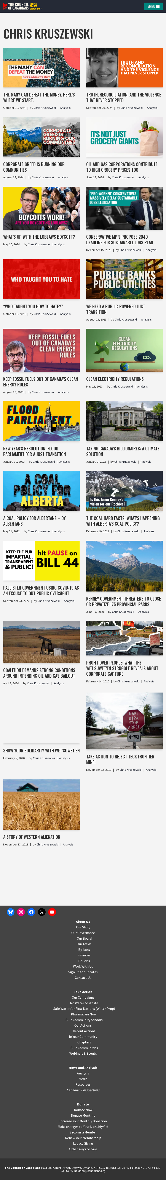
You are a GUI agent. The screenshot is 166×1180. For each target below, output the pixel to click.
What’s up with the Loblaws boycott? (39, 237)
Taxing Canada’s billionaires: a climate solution (123, 451)
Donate (83, 1104)
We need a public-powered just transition (115, 309)
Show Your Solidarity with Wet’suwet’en (41, 750)
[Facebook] (31, 912)
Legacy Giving (83, 1143)
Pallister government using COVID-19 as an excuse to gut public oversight (41, 590)
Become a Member (83, 1132)
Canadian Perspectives (83, 1090)
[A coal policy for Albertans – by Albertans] (41, 491)
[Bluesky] (10, 912)
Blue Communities (84, 1048)
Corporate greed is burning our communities (34, 167)
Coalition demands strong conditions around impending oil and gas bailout (39, 673)
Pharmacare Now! (84, 1014)
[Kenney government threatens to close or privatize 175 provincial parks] (124, 566)
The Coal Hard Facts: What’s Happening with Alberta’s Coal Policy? (123, 521)
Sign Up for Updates (83, 972)
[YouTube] (52, 912)
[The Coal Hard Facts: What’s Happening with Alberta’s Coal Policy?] (124, 491)
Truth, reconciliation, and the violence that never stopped (123, 97)
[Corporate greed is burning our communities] (41, 137)
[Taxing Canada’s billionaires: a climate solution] (124, 421)
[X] (42, 912)
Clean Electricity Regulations (115, 379)
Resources (83, 1084)
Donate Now (83, 1110)
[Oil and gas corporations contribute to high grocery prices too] (124, 137)
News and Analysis (83, 1067)
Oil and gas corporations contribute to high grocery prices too (122, 167)
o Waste (92, 1003)
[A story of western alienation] (41, 804)
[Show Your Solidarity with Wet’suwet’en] (41, 718)
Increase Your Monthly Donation (83, 1121)
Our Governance (83, 933)
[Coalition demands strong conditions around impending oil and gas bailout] (41, 642)
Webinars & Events (83, 1053)
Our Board (84, 938)
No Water (77, 1003)
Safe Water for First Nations (74, 1008)
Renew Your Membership (83, 1138)
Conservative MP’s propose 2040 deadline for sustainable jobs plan (119, 240)
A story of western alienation (31, 837)
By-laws (84, 949)
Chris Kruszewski (45, 108)
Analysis (65, 108)
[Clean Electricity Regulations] (124, 350)
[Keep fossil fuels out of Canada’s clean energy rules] (41, 350)
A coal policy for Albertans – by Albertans (34, 521)
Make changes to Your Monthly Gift (83, 1126)
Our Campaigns (83, 997)
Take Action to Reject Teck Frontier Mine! (120, 759)
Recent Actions (84, 1031)
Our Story (83, 927)
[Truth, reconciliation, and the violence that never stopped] (124, 68)
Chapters (84, 1042)
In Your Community (83, 1036)
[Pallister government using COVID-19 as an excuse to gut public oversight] (41, 561)
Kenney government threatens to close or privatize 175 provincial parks (123, 601)
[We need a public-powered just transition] (124, 279)
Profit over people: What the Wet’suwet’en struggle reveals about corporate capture (122, 668)
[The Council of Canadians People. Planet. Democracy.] (22, 6)
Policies (84, 961)
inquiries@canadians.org (89, 1171)
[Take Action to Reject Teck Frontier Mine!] (124, 721)
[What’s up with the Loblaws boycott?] (41, 208)
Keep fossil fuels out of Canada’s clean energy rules (40, 382)
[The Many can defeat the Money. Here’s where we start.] (41, 68)
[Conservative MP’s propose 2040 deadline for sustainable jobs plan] (124, 208)
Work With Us (83, 966)
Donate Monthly (83, 1115)
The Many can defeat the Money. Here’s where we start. (39, 97)
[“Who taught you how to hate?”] (41, 279)
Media (83, 1079)
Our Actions (83, 1025)
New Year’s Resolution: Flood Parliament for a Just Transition (34, 451)
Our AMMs (84, 944)
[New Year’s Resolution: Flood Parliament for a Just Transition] (41, 421)
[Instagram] (21, 912)
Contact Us (83, 977)
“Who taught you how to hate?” (33, 306)
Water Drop (105, 1008)
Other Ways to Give (83, 1149)
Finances (84, 955)
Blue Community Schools (84, 1020)
